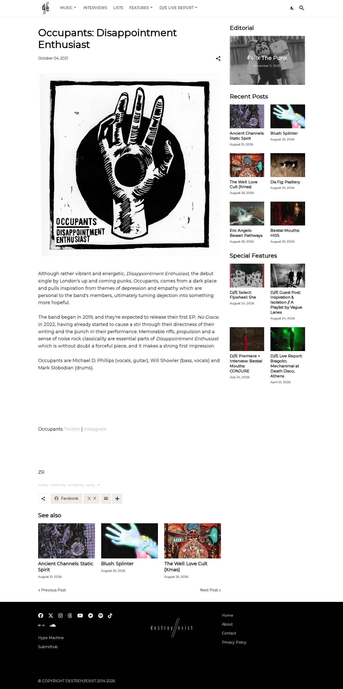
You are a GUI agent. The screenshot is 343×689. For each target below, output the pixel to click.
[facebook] (40, 615)
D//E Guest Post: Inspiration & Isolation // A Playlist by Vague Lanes (286, 302)
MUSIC (66, 8)
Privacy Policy (234, 642)
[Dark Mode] (292, 8)
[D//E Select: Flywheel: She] (247, 276)
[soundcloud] (52, 625)
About (227, 624)
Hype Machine (51, 638)
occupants (75, 485)
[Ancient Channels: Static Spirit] (66, 540)
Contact (229, 633)
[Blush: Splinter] (129, 540)
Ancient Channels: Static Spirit (65, 566)
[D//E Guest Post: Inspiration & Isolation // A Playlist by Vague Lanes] (287, 276)
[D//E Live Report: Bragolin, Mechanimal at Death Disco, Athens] (287, 339)
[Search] (301, 8)
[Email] (106, 499)
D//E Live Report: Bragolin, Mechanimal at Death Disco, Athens (286, 366)
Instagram (95, 429)
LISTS (118, 8)
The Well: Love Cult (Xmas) (185, 566)
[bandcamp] (90, 615)
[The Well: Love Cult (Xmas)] (192, 540)
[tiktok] (110, 615)
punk (90, 485)
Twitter (72, 429)
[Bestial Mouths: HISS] (287, 213)
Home (227, 615)
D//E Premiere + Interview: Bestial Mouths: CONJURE (246, 363)
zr (98, 485)
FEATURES (139, 8)
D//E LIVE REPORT (176, 8)
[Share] (218, 58)
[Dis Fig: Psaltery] (287, 165)
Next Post (209, 590)
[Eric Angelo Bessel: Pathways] (247, 213)
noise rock (57, 485)
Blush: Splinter (117, 563)
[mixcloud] (41, 625)
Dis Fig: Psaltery (285, 182)
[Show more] (117, 499)
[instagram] (60, 615)
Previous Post (53, 590)
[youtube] (80, 615)
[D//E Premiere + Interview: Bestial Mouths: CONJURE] (247, 339)
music (42, 485)
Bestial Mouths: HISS (285, 233)
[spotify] (100, 615)
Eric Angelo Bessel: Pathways (246, 233)
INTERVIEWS (95, 8)
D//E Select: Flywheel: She (243, 295)
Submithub (48, 647)
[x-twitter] (50, 615)
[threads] (70, 615)
